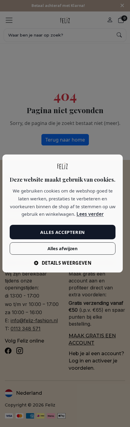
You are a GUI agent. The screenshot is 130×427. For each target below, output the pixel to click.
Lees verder (90, 214)
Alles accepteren (62, 232)
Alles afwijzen (62, 248)
